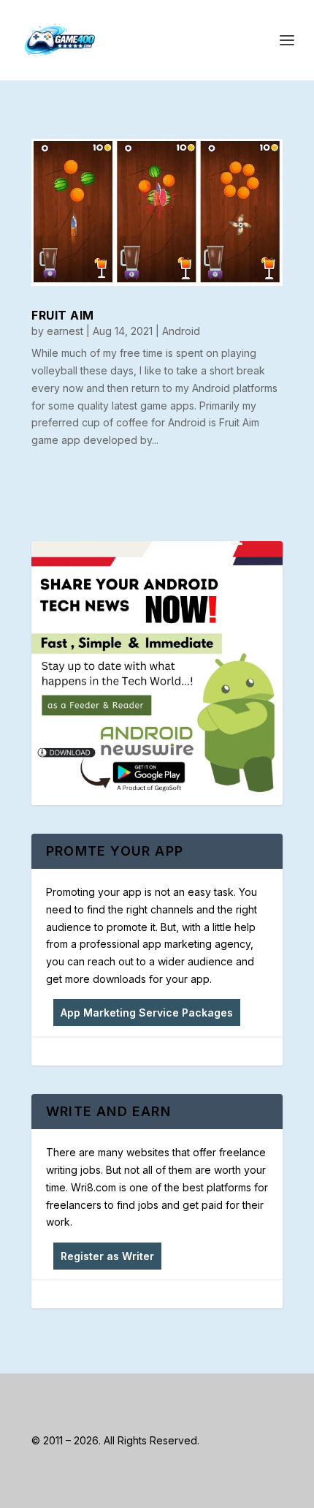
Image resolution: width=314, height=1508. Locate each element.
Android (181, 331)
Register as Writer (107, 1256)
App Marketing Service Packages (147, 1012)
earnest (65, 331)
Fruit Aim (62, 315)
